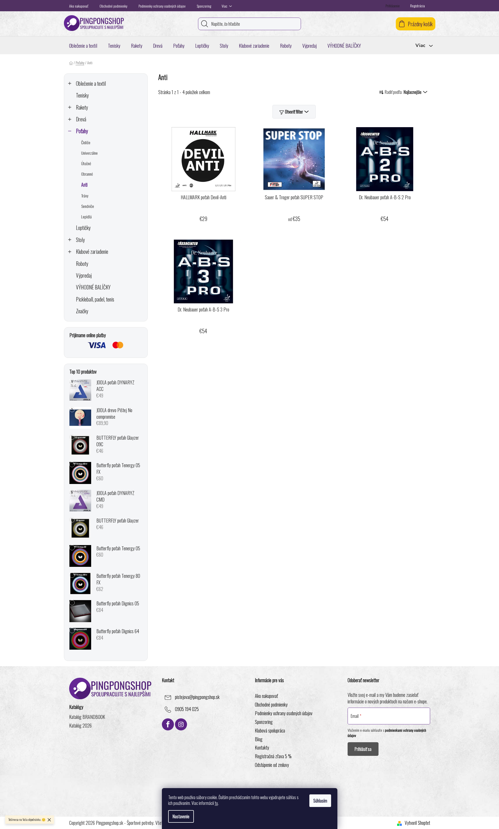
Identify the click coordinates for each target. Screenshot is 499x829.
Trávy (85, 195)
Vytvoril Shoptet (417, 823)
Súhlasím (320, 801)
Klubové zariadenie (92, 251)
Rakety (82, 107)
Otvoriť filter (294, 112)
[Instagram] (181, 724)
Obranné (87, 174)
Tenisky (82, 95)
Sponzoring (204, 6)
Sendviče (87, 206)
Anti (84, 184)
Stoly (80, 240)
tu (216, 803)
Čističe (85, 142)
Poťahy (82, 131)
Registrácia (417, 5)
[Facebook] (168, 724)
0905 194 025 (187, 709)
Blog (258, 739)
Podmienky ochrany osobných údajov (162, 6)
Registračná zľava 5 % (273, 756)
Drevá (81, 119)
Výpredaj (84, 275)
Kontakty (262, 747)
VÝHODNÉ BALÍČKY (93, 287)
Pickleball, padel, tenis (95, 299)
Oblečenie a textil (91, 83)
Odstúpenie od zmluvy (272, 764)
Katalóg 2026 (80, 725)
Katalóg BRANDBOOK (87, 717)
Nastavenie (181, 816)
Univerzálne (89, 153)
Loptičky (83, 228)
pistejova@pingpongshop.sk (197, 696)
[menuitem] (83, 45)
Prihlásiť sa (363, 749)
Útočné (86, 163)
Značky (82, 311)
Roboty (82, 263)
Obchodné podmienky (113, 6)
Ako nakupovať (78, 6)
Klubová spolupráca (270, 730)
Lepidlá (86, 216)
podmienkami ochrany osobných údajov (387, 732)
